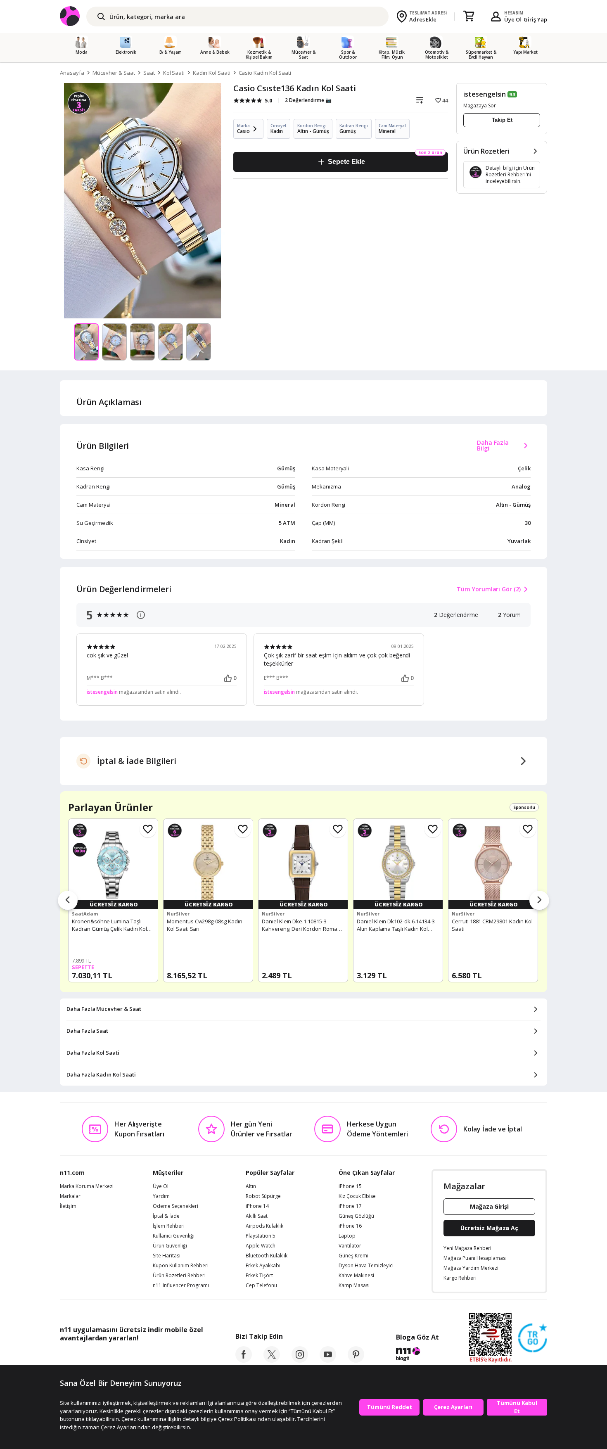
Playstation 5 (260, 1236)
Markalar (70, 1196)
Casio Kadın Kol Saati (265, 72)
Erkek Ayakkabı (263, 1265)
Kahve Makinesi (356, 1275)
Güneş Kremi (353, 1255)
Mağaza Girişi (489, 1206)
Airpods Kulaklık (264, 1226)
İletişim (68, 1206)
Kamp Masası (354, 1285)
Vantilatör (350, 1246)
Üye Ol (513, 19)
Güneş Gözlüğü (356, 1216)
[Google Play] (136, 1356)
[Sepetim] (468, 16)
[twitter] (271, 1360)
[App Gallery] (184, 1356)
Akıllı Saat (257, 1216)
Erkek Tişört (259, 1275)
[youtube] (328, 1360)
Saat (149, 72)
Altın (251, 1186)
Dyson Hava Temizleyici (366, 1265)
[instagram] (300, 1360)
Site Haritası (166, 1255)
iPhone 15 (350, 1186)
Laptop (347, 1236)
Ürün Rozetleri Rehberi (179, 1275)
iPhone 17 (350, 1206)
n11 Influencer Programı (181, 1285)
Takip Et (502, 120)
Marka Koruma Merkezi (87, 1186)
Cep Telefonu (261, 1285)
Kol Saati (174, 72)
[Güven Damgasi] (532, 1338)
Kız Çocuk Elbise (357, 1196)
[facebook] (243, 1360)
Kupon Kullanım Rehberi (181, 1265)
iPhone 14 (257, 1206)
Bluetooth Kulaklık (266, 1255)
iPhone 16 (350, 1226)
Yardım (161, 1196)
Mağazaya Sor (479, 105)
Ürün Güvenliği (170, 1246)
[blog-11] (417, 1355)
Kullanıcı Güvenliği (173, 1236)
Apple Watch (260, 1246)
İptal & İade (166, 1216)
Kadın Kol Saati (211, 72)
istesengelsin (484, 94)
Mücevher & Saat (113, 72)
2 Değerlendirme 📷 (308, 100)
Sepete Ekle (346, 161)
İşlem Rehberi (169, 1226)
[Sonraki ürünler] (539, 901)
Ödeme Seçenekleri (175, 1206)
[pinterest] (356, 1360)
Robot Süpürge (263, 1196)
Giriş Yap (535, 19)
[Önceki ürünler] (68, 901)
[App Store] (85, 1356)
